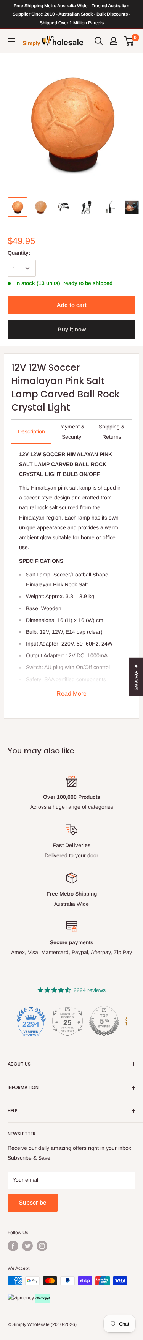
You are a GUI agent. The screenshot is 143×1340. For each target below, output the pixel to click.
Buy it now (72, 329)
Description (31, 431)
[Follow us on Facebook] (13, 1246)
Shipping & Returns (112, 431)
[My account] (113, 41)
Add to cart (72, 305)
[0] (129, 41)
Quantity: (19, 253)
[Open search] (99, 41)
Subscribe (32, 1202)
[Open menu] (11, 41)
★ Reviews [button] (136, 676)
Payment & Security (71, 431)
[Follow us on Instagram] (42, 1246)
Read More (71, 693)
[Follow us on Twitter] (27, 1246)
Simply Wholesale (31, 1324)
